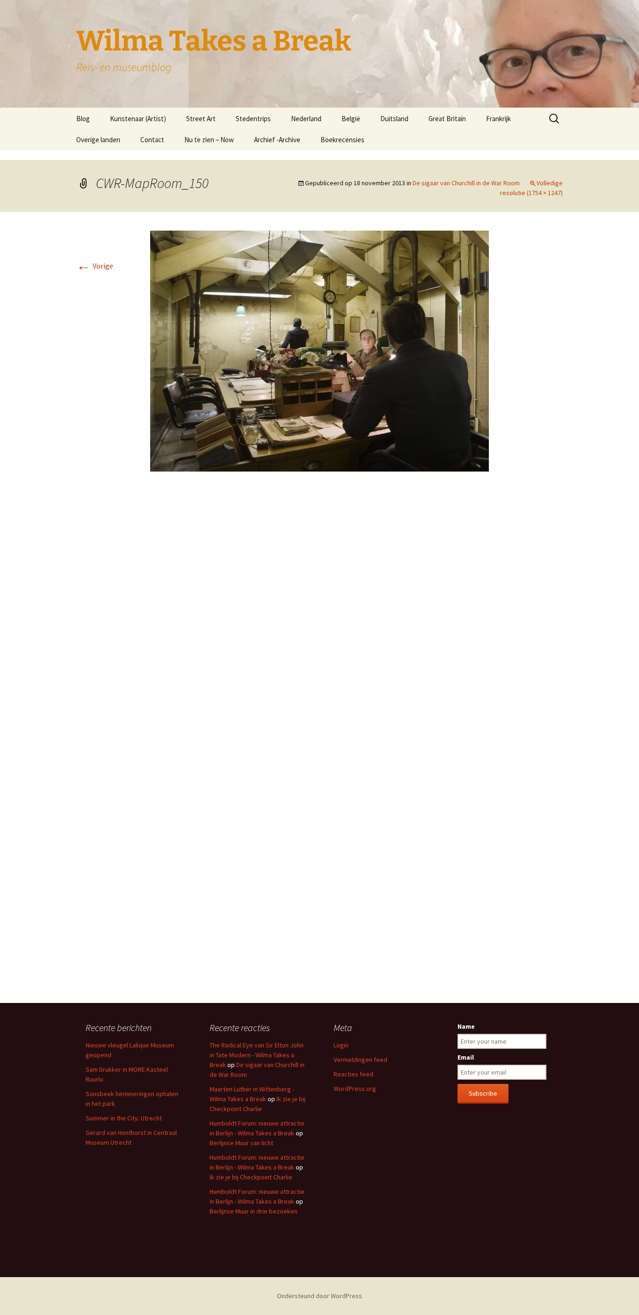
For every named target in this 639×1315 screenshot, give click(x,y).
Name (466, 1026)
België (350, 118)
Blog (83, 118)
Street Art (201, 118)
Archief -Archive (277, 139)
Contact (152, 139)
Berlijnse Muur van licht (241, 1143)
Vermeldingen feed (360, 1059)
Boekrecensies (342, 139)
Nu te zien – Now (209, 139)
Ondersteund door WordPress (319, 1296)
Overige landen (98, 139)
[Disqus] (319, 618)
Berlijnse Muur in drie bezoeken (254, 1211)
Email (465, 1057)
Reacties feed (353, 1074)
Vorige (94, 265)
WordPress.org (355, 1088)
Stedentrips (253, 118)
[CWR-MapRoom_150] (319, 350)
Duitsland (394, 118)
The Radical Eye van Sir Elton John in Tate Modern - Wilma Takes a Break (257, 1055)
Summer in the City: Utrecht (124, 1118)
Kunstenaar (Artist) (138, 118)
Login (341, 1045)
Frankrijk (498, 118)
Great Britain (447, 118)
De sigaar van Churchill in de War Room (466, 183)
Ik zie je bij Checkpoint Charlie (251, 1177)
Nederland (306, 118)
